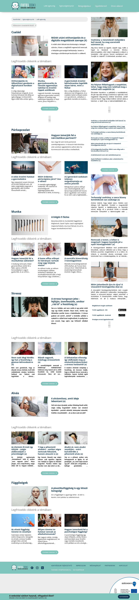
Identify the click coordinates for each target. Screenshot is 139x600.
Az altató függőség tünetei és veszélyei (21, 530)
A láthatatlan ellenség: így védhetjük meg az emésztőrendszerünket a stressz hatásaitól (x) (76, 361)
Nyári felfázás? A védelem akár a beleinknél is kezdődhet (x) (107, 160)
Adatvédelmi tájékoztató (61, 566)
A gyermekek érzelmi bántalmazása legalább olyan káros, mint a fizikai (76, 84)
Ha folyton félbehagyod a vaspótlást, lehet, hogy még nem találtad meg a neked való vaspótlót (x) (109, 86)
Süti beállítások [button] (78, 570)
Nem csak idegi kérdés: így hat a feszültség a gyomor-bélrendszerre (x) (22, 361)
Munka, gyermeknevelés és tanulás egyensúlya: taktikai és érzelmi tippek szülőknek (48, 85)
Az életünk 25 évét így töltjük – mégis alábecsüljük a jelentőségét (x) (22, 450)
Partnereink (110, 566)
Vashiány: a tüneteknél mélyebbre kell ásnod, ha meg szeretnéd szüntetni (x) (108, 42)
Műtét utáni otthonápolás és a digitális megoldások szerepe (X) (69, 39)
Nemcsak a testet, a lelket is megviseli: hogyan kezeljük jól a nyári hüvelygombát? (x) (107, 138)
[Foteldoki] (19, 567)
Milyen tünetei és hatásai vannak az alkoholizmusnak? (47, 531)
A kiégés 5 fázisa (60, 217)
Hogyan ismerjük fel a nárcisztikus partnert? (63, 136)
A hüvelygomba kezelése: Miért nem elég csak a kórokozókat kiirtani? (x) (107, 150)
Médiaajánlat (95, 566)
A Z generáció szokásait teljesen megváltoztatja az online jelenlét (76, 180)
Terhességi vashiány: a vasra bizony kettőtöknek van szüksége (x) (108, 133)
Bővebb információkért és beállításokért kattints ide (28, 598)
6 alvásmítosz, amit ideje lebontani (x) (65, 400)
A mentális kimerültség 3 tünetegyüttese (76, 259)
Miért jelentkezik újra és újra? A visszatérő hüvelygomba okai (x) (106, 144)
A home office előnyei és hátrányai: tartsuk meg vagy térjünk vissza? (48, 262)
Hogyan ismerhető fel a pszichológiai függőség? (76, 530)
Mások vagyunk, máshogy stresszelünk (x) (49, 359)
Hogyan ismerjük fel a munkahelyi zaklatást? (22, 259)
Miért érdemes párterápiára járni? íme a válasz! (49, 179)
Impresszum (81, 566)
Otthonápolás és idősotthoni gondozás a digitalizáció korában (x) (22, 84)
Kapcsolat (123, 566)
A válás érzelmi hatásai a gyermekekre (22, 177)
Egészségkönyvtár (28, 19)
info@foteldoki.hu (64, 570)
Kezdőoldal (16, 19)
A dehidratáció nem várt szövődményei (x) (106, 155)
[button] (127, 6)
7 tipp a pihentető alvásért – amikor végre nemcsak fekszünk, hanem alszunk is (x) (49, 450)
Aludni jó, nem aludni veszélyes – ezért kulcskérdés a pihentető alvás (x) (75, 450)
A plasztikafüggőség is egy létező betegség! (69, 489)
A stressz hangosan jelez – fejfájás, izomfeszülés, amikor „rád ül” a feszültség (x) (67, 301)
